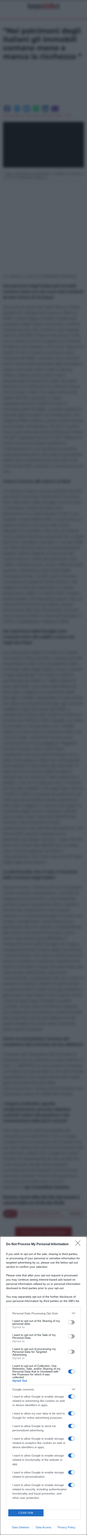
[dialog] (43, 1385)
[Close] (79, 1244)
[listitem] (43, 1313)
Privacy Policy (66, 1527)
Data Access (43, 1527)
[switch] (71, 1322)
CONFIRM (25, 1512)
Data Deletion (20, 1527)
